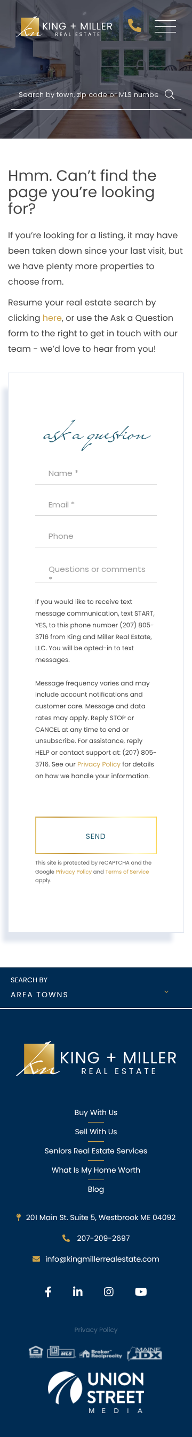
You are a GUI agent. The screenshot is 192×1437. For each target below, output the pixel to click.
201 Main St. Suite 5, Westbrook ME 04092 (101, 1217)
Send (96, 836)
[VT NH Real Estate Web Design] (96, 1392)
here (52, 318)
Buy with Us (96, 1112)
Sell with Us (96, 1131)
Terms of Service (127, 872)
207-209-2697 (136, 28)
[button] (169, 95)
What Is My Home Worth (96, 1170)
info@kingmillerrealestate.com (102, 1259)
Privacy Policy (99, 764)
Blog (96, 1189)
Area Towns (40, 994)
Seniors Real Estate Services (96, 1150)
